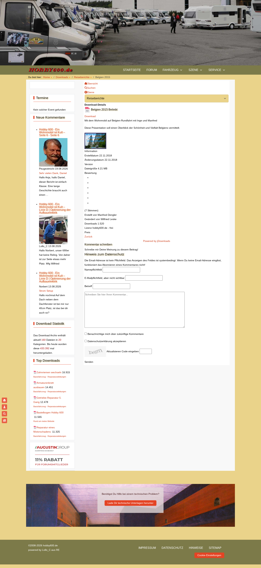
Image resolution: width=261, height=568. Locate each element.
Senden (89, 361)
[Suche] (4, 413)
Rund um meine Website (43, 421)
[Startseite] (4, 400)
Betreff (88, 286)
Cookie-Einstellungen (209, 555)
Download (90, 116)
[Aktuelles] (4, 420)
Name (93, 269)
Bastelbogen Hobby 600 (50, 412)
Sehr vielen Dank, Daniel (53, 173)
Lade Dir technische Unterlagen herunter (130, 503)
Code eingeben (130, 351)
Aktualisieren (114, 351)
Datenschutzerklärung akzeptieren (107, 341)
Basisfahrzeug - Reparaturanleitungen (49, 377)
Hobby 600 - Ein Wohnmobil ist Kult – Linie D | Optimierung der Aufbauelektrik (54, 208)
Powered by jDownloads (156, 241)
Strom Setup (46, 290)
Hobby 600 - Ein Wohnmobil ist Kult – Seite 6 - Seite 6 (52, 132)
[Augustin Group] (52, 455)
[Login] (4, 407)
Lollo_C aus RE (50, 549)
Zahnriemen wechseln (49, 372)
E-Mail (104, 278)
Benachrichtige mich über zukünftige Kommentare (116, 334)
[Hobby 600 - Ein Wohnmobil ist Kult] (50, 70)
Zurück (88, 236)
